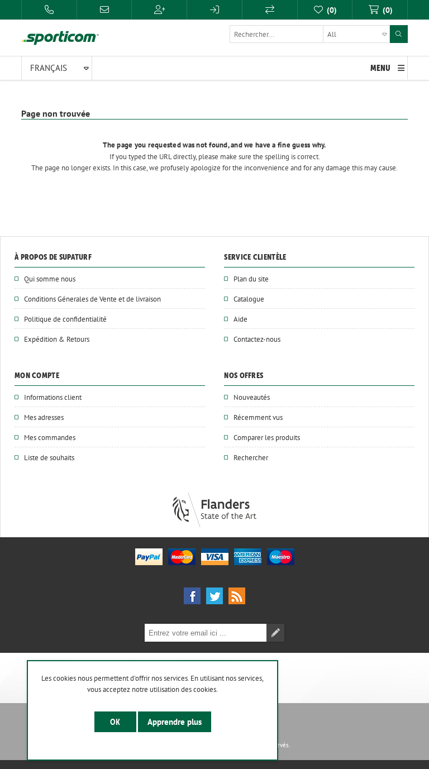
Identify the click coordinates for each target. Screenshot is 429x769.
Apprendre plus (174, 722)
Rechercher (250, 457)
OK (115, 722)
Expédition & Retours (56, 339)
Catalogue (248, 298)
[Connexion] (214, 10)
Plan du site (251, 278)
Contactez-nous (256, 339)
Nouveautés (251, 397)
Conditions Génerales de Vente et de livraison (92, 298)
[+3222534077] (49, 10)
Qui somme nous (49, 278)
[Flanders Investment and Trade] (214, 524)
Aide (240, 318)
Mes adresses (44, 417)
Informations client (53, 397)
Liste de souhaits (49, 457)
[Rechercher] (399, 34)
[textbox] (309, 34)
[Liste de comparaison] (270, 10)
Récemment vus (258, 417)
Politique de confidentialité (65, 318)
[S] (159, 10)
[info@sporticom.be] (104, 10)
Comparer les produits (266, 437)
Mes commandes (49, 437)
